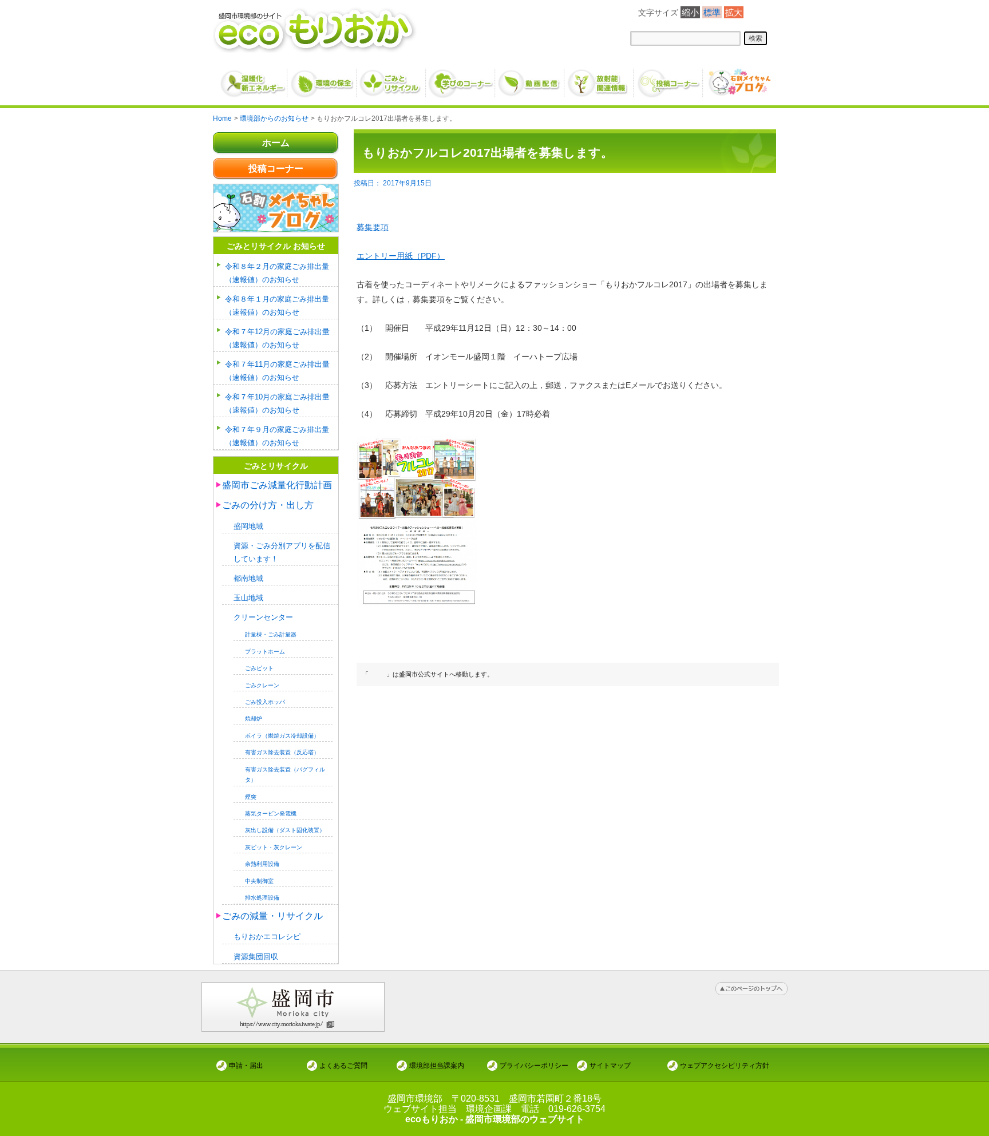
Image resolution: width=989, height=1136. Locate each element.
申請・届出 (246, 1065)
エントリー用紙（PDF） (401, 255)
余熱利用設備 (262, 864)
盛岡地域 (248, 526)
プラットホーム (265, 651)
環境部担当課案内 (436, 1065)
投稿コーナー (275, 168)
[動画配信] (530, 78)
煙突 (250, 797)
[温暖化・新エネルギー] (253, 79)
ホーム (276, 143)
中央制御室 (259, 881)
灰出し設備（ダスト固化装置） (285, 830)
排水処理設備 (262, 897)
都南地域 (248, 578)
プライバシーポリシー (534, 1065)
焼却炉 (253, 718)
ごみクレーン (262, 685)
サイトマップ (610, 1065)
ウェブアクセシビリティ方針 (724, 1065)
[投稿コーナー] (668, 78)
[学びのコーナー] (461, 78)
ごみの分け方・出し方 (268, 505)
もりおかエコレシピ (267, 936)
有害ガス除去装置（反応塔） (282, 752)
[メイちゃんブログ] (738, 78)
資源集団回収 (256, 956)
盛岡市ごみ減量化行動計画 (277, 485)
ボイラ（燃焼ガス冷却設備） (282, 736)
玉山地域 (248, 597)
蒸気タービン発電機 (270, 813)
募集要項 (373, 227)
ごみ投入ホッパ (265, 702)
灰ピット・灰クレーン (273, 847)
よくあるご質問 (343, 1065)
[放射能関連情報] (599, 78)
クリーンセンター (263, 617)
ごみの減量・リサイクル (272, 916)
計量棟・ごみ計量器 (270, 634)
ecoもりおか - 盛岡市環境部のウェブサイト (494, 1119)
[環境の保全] (322, 78)
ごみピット (259, 668)
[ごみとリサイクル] (391, 78)
